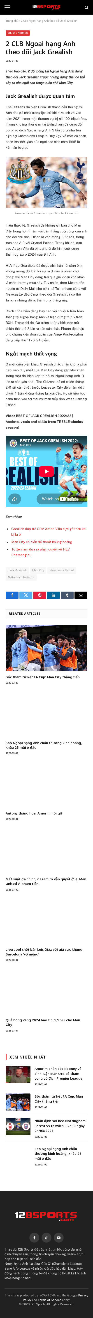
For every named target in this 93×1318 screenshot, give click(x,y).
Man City (38, 570)
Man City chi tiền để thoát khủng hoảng (41, 542)
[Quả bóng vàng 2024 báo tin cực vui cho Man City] (46, 991)
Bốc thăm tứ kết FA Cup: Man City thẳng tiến (43, 677)
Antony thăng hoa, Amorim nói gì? (34, 813)
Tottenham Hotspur (21, 577)
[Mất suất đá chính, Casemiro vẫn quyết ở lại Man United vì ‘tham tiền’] (46, 850)
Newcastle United (62, 570)
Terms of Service (49, 1300)
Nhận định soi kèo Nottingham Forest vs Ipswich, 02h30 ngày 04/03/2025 (60, 1125)
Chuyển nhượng (17, 33)
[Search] (86, 7)
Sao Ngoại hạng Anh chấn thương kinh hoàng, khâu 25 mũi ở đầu (58, 1153)
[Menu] (7, 7)
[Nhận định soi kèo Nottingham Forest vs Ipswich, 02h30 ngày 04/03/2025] (18, 1126)
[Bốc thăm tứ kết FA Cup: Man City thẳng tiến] (46, 648)
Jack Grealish (17, 570)
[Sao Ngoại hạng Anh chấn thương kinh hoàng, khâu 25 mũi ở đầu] (46, 714)
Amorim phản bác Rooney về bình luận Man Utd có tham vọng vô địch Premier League (58, 1073)
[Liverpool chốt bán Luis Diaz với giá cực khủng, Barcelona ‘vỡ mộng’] (46, 920)
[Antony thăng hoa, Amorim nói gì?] (46, 784)
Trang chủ (12, 20)
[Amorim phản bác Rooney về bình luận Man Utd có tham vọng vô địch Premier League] (18, 1074)
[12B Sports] (46, 7)
